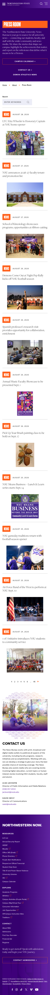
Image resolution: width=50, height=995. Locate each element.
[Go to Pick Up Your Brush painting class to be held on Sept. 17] (25, 445)
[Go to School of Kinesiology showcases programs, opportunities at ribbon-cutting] (25, 236)
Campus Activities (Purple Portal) (14, 899)
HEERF (5, 845)
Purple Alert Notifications (11, 860)
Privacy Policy (26, 984)
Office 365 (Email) (8, 852)
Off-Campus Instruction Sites (13, 914)
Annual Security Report (11, 841)
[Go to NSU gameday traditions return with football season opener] (25, 547)
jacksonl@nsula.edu (10, 792)
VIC (3, 878)
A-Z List (5, 838)
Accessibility (17, 984)
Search (5, 96)
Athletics (5, 895)
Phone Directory (8, 856)
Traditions (6, 917)
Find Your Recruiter (9, 935)
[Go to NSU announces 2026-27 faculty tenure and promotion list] (25, 184)
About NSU (6, 928)
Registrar (5, 942)
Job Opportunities (9, 910)
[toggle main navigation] (46, 4)
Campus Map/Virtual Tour (11, 903)
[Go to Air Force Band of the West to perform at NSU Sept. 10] (25, 599)
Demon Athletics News (25, 74)
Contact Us (24, 70)
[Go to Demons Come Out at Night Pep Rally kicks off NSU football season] (25, 287)
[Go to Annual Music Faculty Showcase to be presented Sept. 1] (25, 393)
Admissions (6, 931)
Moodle (5, 849)
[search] (41, 4)
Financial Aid (7, 939)
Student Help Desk (9, 867)
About (14, 85)
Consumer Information (10, 906)
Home (4, 85)
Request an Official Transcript (13, 863)
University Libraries (9, 874)
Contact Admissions (24, 960)
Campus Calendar (24, 61)
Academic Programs (9, 892)
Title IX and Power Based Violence (15, 870)
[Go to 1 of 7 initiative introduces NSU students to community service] (25, 650)
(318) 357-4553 (9, 789)
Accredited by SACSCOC (19, 981)
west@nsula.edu (9, 804)
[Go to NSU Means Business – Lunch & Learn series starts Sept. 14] (25, 496)
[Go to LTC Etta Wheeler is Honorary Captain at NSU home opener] (25, 133)
